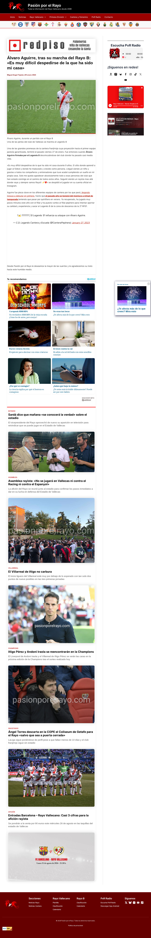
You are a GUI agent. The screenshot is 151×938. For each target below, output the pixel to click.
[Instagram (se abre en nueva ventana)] (130, 74)
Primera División (57, 17)
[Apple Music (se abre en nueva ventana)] (115, 74)
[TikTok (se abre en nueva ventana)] (135, 74)
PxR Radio (96, 17)
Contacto (109, 17)
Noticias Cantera (35, 906)
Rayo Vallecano (36, 17)
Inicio (12, 17)
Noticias (22, 17)
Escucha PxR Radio (108, 903)
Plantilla (56, 903)
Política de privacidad (75, 925)
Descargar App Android (110, 906)
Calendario (57, 909)
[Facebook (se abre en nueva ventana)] (125, 74)
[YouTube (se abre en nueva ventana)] (125, 80)
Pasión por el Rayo (44, 5)
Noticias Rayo (34, 903)
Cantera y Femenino (79, 17)
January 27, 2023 (81, 222)
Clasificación (58, 906)
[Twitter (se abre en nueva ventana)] (140, 74)
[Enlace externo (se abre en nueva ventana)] (51, 45)
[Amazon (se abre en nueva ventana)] (110, 74)
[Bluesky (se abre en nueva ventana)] (120, 74)
